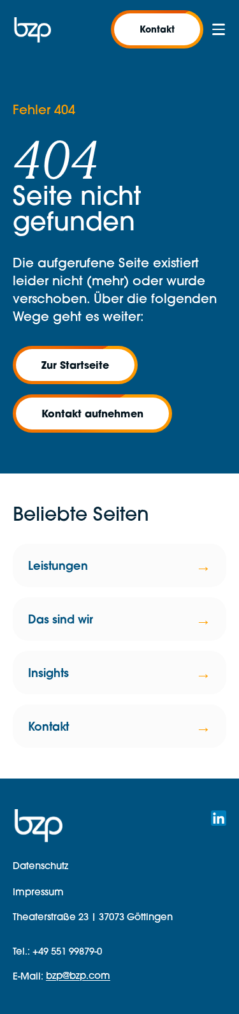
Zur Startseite (75, 364)
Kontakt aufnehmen (92, 413)
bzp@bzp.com (78, 975)
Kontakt (157, 29)
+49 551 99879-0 (67, 951)
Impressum (38, 892)
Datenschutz (40, 866)
